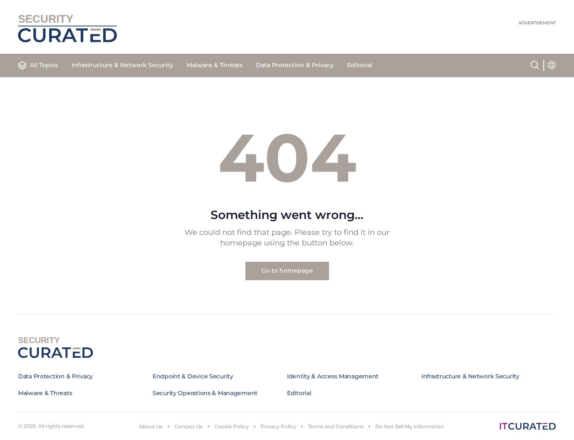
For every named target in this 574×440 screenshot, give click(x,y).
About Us (151, 426)
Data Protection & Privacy (295, 65)
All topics (44, 65)
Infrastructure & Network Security (122, 65)
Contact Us (188, 426)
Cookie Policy (231, 426)
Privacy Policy (278, 426)
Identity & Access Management (333, 376)
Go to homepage (287, 270)
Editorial (359, 65)
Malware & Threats (214, 65)
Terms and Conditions (335, 426)
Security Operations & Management (205, 393)
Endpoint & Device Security (193, 376)
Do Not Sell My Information (409, 426)
